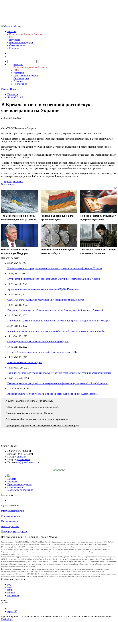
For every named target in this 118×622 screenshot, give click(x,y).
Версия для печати (13, 181)
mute (9, 589)
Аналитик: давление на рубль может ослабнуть (29, 401)
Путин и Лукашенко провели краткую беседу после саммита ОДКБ (42, 352)
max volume (13, 595)
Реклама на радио (10, 516)
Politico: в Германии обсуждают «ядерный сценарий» (32, 407)
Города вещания (9, 521)
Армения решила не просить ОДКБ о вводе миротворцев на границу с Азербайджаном (53, 393)
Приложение (20, 84)
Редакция (14, 48)
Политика (12, 94)
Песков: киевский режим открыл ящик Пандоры (29, 413)
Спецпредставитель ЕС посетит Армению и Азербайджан (38, 341)
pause (10, 587)
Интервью (14, 39)
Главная (5, 89)
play (9, 584)
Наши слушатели (10, 526)
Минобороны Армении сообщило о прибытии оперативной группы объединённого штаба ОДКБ (58, 320)
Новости (11, 31)
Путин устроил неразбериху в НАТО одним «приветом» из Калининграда (42, 425)
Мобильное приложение (20, 490)
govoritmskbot (20, 456)
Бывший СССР (15, 97)
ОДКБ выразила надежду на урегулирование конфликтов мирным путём (45, 299)
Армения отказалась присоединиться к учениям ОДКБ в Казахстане (43, 289)
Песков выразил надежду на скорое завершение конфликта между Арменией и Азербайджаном (57, 383)
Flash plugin (7, 619)
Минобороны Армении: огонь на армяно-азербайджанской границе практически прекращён (56, 331)
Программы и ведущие (21, 42)
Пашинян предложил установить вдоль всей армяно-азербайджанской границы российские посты (59, 373)
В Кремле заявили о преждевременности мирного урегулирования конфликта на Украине (54, 268)
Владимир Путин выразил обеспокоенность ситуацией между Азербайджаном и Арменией (55, 310)
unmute (11, 592)
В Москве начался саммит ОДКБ (24, 362)
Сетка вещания (17, 45)
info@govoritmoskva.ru (27, 462)
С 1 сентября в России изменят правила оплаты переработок (37, 419)
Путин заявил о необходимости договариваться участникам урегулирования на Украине (53, 278)
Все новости (7, 184)
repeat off (12, 611)
